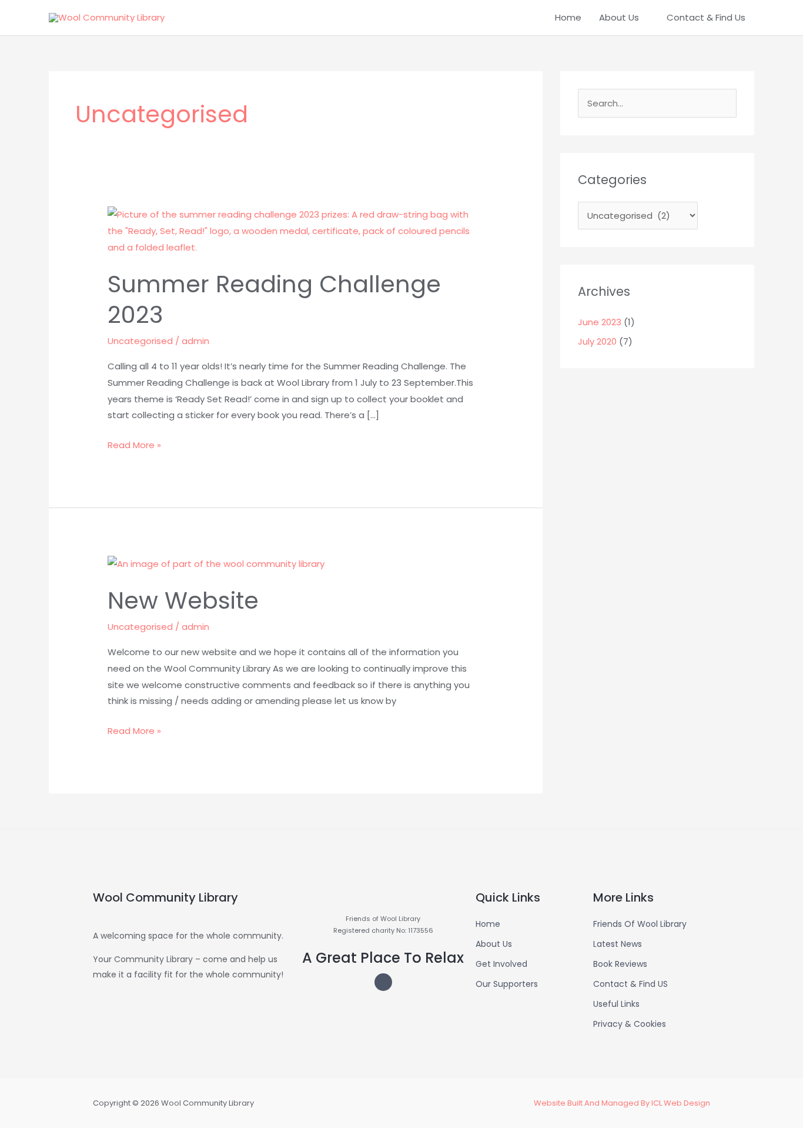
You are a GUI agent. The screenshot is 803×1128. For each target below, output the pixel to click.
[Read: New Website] (216, 563)
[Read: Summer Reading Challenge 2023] (296, 230)
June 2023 (599, 322)
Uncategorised (140, 341)
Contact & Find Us (706, 17)
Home (568, 17)
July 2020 (597, 341)
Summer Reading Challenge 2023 (274, 299)
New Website (183, 600)
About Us (619, 17)
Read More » (134, 444)
